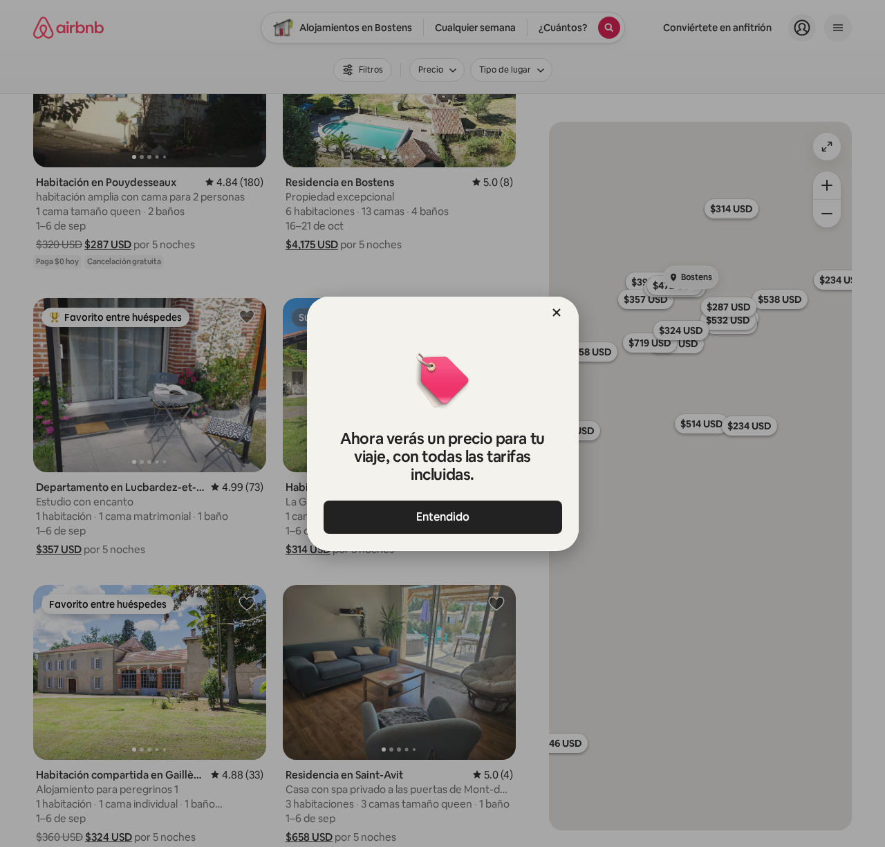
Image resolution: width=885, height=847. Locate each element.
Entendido (442, 517)
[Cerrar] (556, 312)
